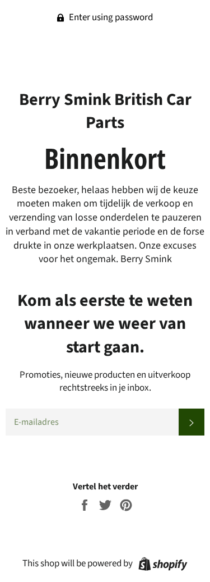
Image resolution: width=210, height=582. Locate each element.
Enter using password (110, 17)
